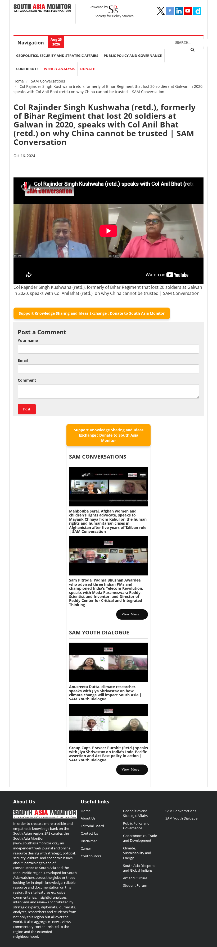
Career (86, 848)
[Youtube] (188, 11)
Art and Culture (135, 878)
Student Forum (135, 885)
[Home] (42, 8)
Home (18, 81)
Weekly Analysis (59, 69)
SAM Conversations (48, 81)
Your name (28, 340)
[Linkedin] (179, 11)
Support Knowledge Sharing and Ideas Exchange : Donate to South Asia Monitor (92, 313)
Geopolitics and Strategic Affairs (135, 813)
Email (23, 360)
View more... (132, 614)
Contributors (91, 856)
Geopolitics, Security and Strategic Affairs (57, 55)
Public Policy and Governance (133, 55)
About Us (88, 818)
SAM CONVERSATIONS (97, 456)
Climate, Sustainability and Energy (137, 853)
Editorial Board (92, 826)
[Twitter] (161, 11)
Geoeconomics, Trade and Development (140, 838)
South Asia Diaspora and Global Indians (139, 868)
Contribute (27, 69)
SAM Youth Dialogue (99, 632)
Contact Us (89, 833)
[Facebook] (170, 11)
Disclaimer (89, 841)
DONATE (87, 69)
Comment (27, 380)
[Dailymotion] (197, 11)
